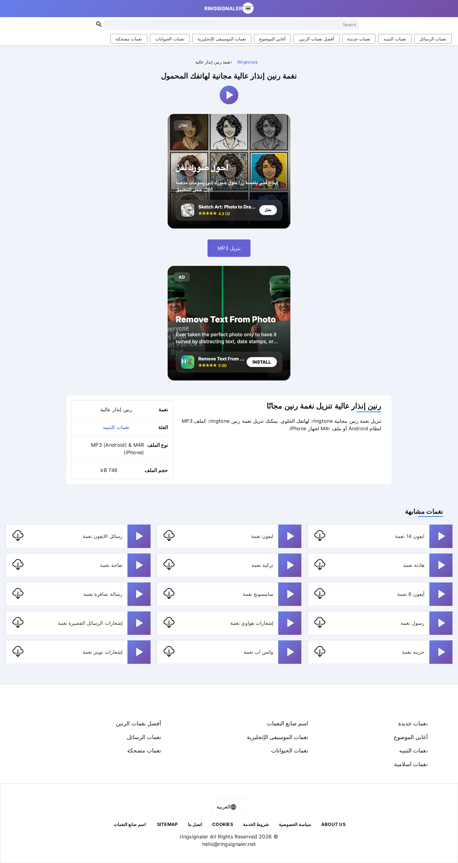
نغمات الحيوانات (169, 38)
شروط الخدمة (256, 824)
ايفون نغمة (262, 536)
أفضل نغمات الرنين (316, 38)
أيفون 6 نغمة (410, 594)
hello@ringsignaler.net (229, 844)
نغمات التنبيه (395, 38)
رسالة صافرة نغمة (102, 594)
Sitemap (167, 824)
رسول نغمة (412, 623)
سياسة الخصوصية (295, 824)
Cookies (222, 824)
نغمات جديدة (358, 38)
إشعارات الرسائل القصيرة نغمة (90, 623)
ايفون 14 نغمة (409, 536)
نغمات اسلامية (410, 764)
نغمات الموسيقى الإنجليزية (222, 38)
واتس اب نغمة (259, 652)
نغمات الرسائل (432, 38)
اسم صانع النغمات (287, 723)
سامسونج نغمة (258, 594)
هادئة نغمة (413, 565)
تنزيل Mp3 (229, 248)
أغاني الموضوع (272, 38)
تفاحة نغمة (111, 565)
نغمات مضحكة (129, 38)
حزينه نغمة (413, 652)
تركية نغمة (262, 565)
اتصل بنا (195, 824)
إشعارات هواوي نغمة (252, 623)
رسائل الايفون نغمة (102, 536)
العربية (223, 806)
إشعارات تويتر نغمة (102, 652)
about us (333, 824)
